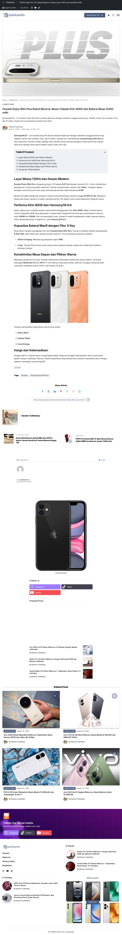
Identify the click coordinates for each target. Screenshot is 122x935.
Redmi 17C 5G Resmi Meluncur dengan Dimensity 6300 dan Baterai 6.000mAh (53, 660)
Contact (5, 853)
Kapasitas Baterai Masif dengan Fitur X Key (38, 163)
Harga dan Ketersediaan (29, 169)
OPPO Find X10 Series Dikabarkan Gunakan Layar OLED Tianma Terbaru (48, 632)
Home (4, 100)
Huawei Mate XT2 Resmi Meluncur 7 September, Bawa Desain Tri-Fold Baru (55, 672)
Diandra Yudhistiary (16, 127)
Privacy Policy (8, 861)
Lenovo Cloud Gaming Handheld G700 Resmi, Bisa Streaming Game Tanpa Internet (34, 896)
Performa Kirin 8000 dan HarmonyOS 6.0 (37, 160)
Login (103, 460)
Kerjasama (7, 865)
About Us (6, 857)
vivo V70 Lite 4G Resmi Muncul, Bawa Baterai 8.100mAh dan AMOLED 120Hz (89, 736)
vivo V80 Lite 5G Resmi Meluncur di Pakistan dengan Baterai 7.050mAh (53, 648)
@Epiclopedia (93, 878)
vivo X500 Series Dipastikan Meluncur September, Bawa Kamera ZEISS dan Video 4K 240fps (28, 736)
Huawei (25, 375)
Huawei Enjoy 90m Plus (40, 375)
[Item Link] (88, 650)
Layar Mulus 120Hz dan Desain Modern (35, 157)
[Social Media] (32, 8)
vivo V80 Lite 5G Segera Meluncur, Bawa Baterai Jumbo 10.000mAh (87, 793)
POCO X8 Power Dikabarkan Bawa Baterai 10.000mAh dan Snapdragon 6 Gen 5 (29, 793)
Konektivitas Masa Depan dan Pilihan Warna (38, 166)
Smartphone (13, 100)
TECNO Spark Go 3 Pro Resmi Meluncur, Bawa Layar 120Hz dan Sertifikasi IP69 (50, 2)
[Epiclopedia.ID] (13, 15)
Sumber (17, 367)
